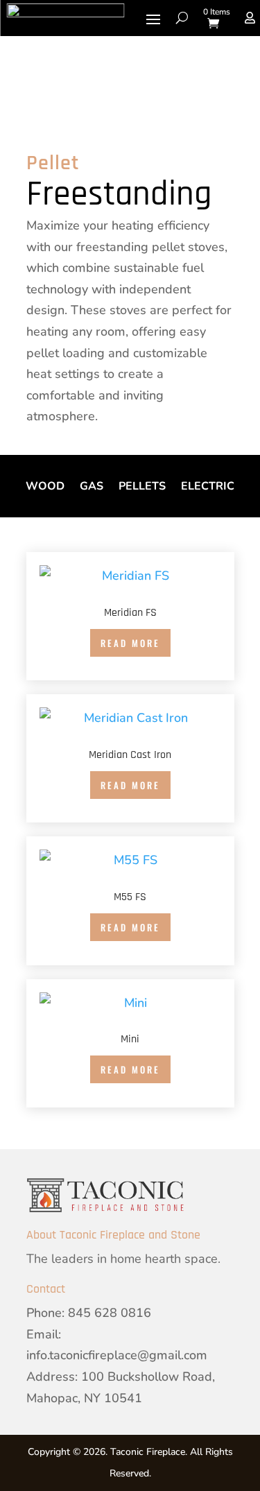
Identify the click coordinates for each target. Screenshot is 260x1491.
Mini (130, 1039)
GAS (91, 487)
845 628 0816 (109, 1312)
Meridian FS (130, 612)
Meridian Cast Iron (130, 755)
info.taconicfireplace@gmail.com (116, 1355)
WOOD (45, 487)
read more (130, 643)
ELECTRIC (207, 487)
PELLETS (142, 487)
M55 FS (130, 897)
